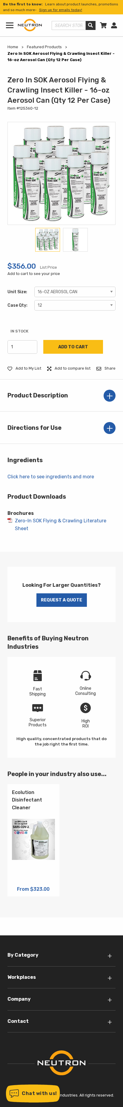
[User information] (114, 25)
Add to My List (28, 368)
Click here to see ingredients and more (50, 477)
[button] (33, 1094)
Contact (18, 1021)
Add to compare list (72, 368)
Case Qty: (17, 305)
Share (110, 368)
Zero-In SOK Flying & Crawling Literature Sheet (60, 524)
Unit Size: (17, 291)
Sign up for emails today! (60, 10)
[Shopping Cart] (103, 25)
